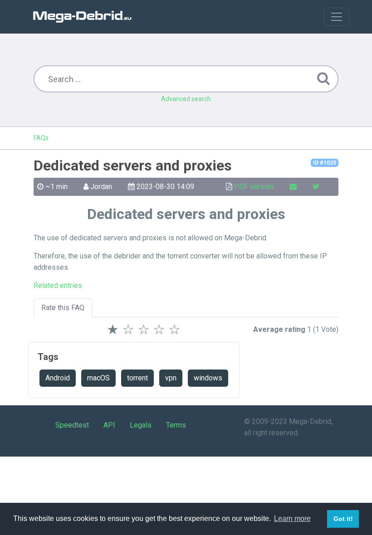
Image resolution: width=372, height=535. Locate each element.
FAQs (41, 137)
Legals (141, 425)
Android (57, 378)
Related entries (58, 285)
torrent (137, 378)
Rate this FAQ (62, 307)
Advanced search (186, 98)
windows (208, 378)
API (109, 425)
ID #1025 (324, 163)
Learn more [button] (292, 518)
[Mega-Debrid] (86, 16)
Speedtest (72, 425)
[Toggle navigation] (336, 17)
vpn (170, 378)
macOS (98, 378)
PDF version (254, 186)
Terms (176, 425)
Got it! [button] (343, 518)
